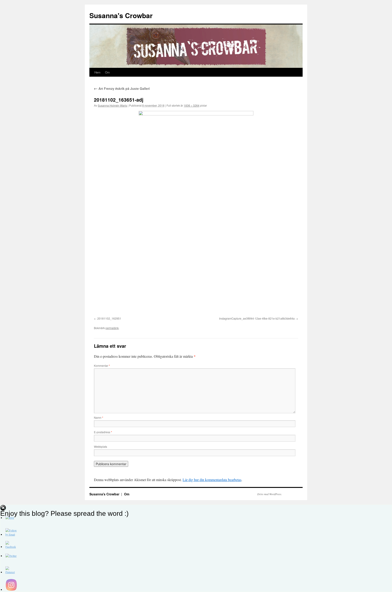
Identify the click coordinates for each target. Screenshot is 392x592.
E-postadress (103, 432)
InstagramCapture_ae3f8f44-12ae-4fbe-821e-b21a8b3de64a (257, 318)
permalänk (112, 328)
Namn (98, 417)
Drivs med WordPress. (269, 494)
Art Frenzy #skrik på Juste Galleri (122, 88)
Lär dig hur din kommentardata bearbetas (212, 479)
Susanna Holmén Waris (112, 105)
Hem (97, 72)
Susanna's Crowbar (121, 15)
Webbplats (100, 446)
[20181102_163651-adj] (196, 213)
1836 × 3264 (191, 105)
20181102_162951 (109, 318)
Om (107, 72)
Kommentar (102, 365)
